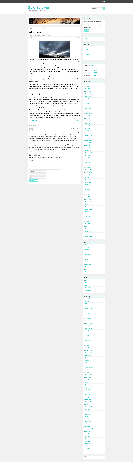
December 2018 (88, 160)
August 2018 (88, 162)
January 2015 (88, 233)
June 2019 (87, 157)
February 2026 (88, 93)
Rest (86, 269)
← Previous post (33, 120)
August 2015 (88, 216)
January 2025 (88, 103)
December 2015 (88, 206)
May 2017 (87, 179)
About (86, 38)
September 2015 (89, 214)
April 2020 (87, 147)
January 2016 (88, 204)
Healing (87, 249)
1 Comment (47, 35)
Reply (30, 151)
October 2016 (88, 189)
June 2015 (87, 221)
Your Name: (87, 25)
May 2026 (87, 88)
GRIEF (95, 72)
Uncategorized (34, 37)
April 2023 (87, 111)
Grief (79, 37)
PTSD (86, 259)
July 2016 (87, 194)
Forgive (87, 244)
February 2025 (88, 101)
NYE (86, 257)
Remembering (88, 266)
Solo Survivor (38, 7)
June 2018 (87, 165)
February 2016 (88, 201)
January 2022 (88, 120)
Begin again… (97, 68)
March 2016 (88, 199)
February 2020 (88, 150)
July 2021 (87, 128)
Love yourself (88, 254)
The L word (87, 54)
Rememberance (88, 264)
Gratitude (87, 247)
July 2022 (87, 115)
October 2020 (88, 142)
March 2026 (88, 91)
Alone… (87, 49)
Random (87, 262)
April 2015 (87, 226)
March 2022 (88, 118)
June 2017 (87, 177)
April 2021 (87, 133)
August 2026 (88, 84)
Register (87, 280)
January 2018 (88, 167)
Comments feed (88, 287)
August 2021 (88, 125)
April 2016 (87, 196)
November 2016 (88, 187)
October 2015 (88, 211)
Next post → (77, 120)
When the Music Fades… (91, 52)
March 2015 (88, 228)
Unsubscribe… (94, 70)
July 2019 (87, 155)
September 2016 (89, 192)
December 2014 (88, 236)
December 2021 (88, 123)
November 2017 (88, 169)
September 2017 (89, 172)
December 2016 (88, 184)
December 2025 (88, 96)
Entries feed (88, 285)
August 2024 (88, 106)
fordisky (34, 35)
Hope (86, 252)
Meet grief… (88, 57)
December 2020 (88, 138)
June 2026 (87, 86)
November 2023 (88, 108)
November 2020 (88, 140)
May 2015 (87, 223)
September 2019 (89, 152)
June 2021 (87, 130)
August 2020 (88, 145)
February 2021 (88, 135)
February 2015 (88, 231)
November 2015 (88, 209)
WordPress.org (88, 290)
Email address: (87, 27)
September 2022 (89, 113)
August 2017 (88, 174)
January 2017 (88, 182)
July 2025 (87, 98)
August (87, 47)
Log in (86, 282)
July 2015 (87, 219)
